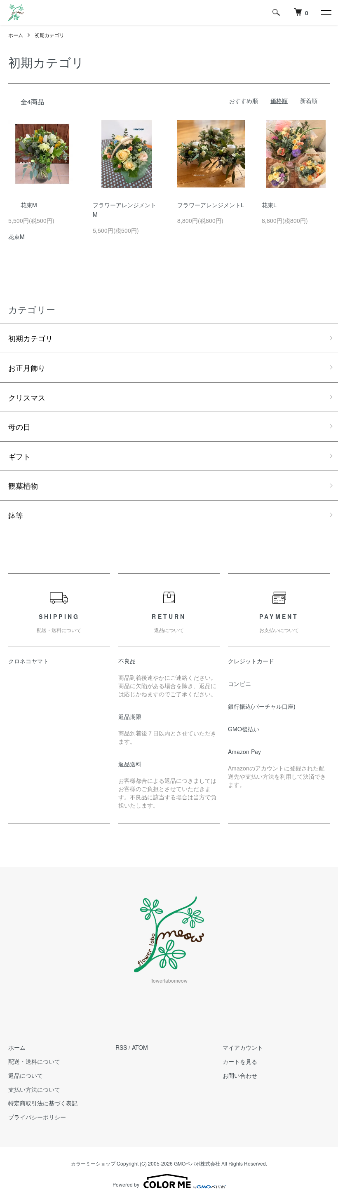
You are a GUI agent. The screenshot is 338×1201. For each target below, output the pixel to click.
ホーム (15, 34)
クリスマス (26, 397)
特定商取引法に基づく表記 (42, 1103)
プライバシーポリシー (37, 1117)
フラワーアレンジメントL (210, 205)
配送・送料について (34, 1061)
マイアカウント (243, 1047)
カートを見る (240, 1061)
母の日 (19, 426)
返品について (25, 1075)
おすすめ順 (243, 100)
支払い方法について (34, 1089)
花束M (29, 205)
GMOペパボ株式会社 (197, 1163)
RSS (121, 1047)
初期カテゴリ (49, 34)
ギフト (19, 456)
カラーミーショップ (93, 1163)
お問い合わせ (240, 1075)
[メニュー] (325, 12)
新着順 (308, 100)
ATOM (140, 1047)
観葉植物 (23, 485)
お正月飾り (26, 367)
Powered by (126, 1184)
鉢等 (15, 515)
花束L (269, 205)
